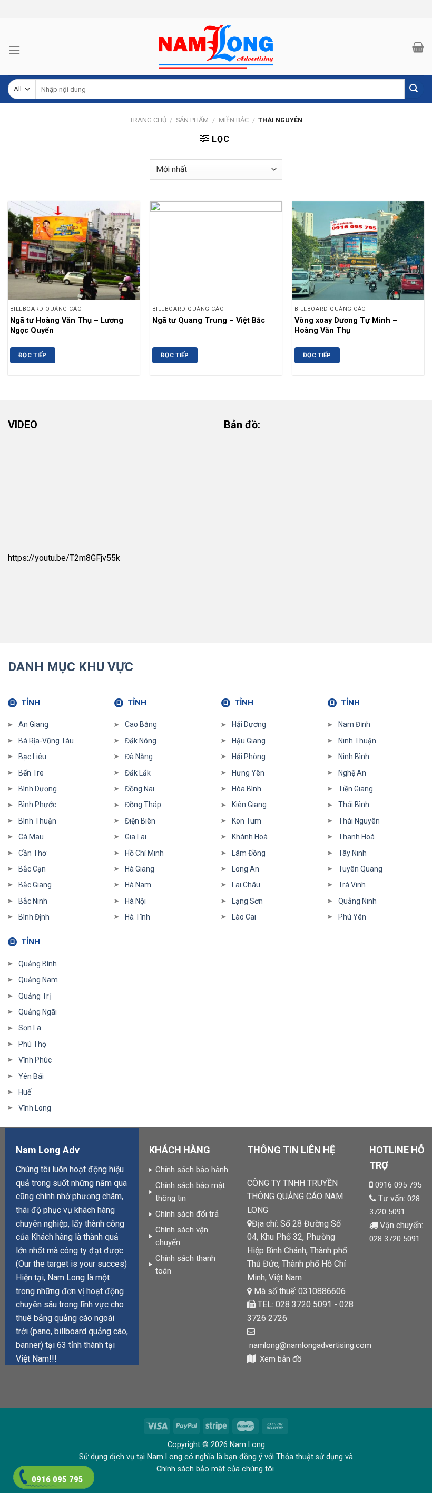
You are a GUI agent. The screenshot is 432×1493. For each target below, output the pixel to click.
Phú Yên (352, 917)
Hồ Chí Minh (144, 853)
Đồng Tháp (143, 804)
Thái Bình (353, 804)
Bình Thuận (37, 821)
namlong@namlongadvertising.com (310, 1345)
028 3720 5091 (394, 1238)
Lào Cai (244, 917)
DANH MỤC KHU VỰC (70, 666)
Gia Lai (135, 836)
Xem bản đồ (281, 1359)
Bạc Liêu (32, 756)
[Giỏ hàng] (418, 47)
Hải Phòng (249, 756)
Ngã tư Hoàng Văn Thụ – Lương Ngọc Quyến (66, 325)
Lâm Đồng (249, 853)
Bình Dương (37, 788)
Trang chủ (148, 120)
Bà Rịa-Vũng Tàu (46, 740)
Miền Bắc (234, 120)
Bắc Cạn (32, 869)
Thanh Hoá (356, 836)
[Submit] (414, 89)
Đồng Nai (139, 788)
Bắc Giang (35, 885)
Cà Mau (31, 836)
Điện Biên (140, 821)
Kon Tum (246, 821)
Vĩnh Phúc (35, 1060)
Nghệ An (352, 773)
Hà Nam (138, 885)
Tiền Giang (355, 788)
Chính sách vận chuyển (181, 1236)
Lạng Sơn (247, 901)
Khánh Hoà (250, 836)
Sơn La (29, 1027)
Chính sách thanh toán (185, 1264)
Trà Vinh (352, 885)
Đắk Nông (140, 740)
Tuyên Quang (360, 869)
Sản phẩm (192, 120)
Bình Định (34, 917)
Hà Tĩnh (137, 917)
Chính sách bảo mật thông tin (190, 1192)
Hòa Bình (246, 788)
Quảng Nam (38, 979)
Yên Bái (31, 1076)
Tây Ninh (352, 853)
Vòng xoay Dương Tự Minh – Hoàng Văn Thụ (345, 325)
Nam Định (354, 724)
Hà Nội (135, 901)
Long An (245, 869)
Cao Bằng (141, 724)
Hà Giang (139, 869)
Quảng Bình (37, 964)
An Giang (33, 724)
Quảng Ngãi (37, 1012)
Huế (24, 1092)
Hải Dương (249, 724)
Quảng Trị (34, 996)
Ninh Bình (353, 756)
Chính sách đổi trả (187, 1214)
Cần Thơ (32, 853)
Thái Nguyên (359, 821)
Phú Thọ (32, 1044)
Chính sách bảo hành (191, 1169)
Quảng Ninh (357, 901)
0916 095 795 (398, 1185)
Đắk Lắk (138, 773)
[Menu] (14, 50)
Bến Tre (31, 773)
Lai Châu (246, 885)
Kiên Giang (249, 804)
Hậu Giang (249, 740)
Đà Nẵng (139, 756)
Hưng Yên (248, 773)
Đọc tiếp (32, 355)
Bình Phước (37, 804)
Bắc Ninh (32, 901)
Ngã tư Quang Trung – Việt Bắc (208, 320)
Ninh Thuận (357, 740)
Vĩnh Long (34, 1108)
